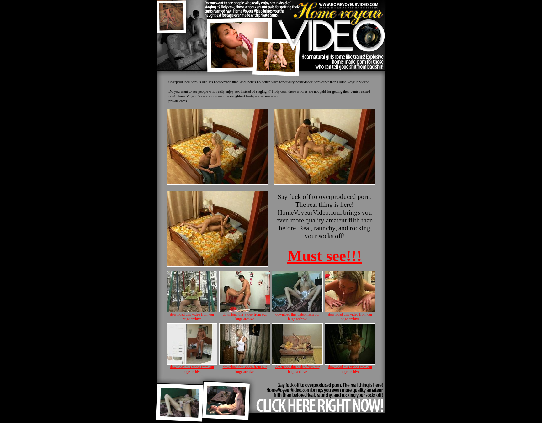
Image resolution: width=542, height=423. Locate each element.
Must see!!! (324, 255)
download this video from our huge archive (192, 316)
